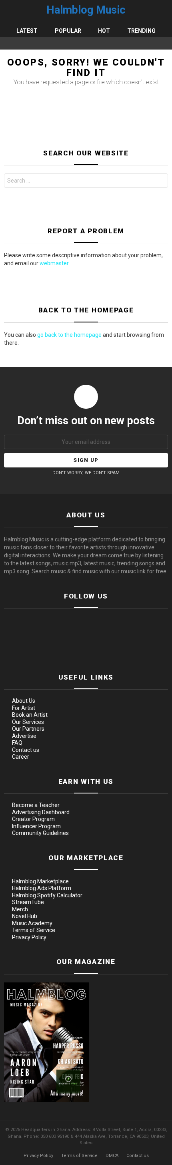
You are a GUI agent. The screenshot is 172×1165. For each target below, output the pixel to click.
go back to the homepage (69, 335)
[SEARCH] (165, 43)
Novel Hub (24, 916)
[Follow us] (154, 43)
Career (20, 756)
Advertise (24, 736)
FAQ (17, 743)
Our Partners (28, 729)
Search (160, 181)
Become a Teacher (36, 805)
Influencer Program (36, 826)
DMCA (112, 1155)
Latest (27, 31)
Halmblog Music (86, 10)
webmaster (54, 263)
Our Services (28, 722)
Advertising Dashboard (41, 812)
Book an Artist (30, 715)
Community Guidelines (40, 833)
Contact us (25, 750)
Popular (68, 31)
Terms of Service (33, 930)
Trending (141, 31)
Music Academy (32, 923)
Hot (104, 31)
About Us (23, 701)
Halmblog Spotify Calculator (47, 895)
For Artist (23, 708)
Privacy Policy (29, 937)
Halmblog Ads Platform (41, 888)
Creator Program (33, 819)
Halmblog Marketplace (40, 881)
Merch (20, 909)
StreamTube (28, 902)
